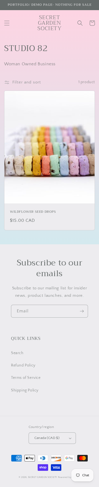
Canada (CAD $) (47, 438)
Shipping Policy (24, 390)
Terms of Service (26, 378)
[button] (7, 23)
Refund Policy (23, 365)
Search (17, 353)
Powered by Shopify (69, 477)
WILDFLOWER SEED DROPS (33, 212)
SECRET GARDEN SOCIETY (42, 477)
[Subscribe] (82, 311)
